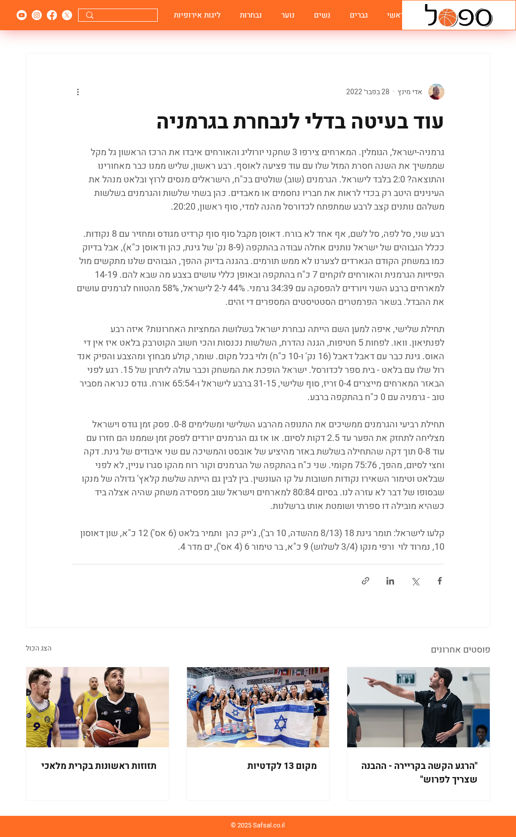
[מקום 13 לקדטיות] (258, 707)
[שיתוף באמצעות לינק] (365, 581)
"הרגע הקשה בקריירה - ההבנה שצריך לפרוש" (419, 773)
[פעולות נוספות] (78, 92)
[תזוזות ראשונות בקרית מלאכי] (97, 707)
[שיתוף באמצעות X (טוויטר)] (415, 581)
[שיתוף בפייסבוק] (439, 581)
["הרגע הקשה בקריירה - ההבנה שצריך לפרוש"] (418, 707)
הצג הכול (38, 648)
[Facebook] (52, 15)
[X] (67, 15)
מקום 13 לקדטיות (282, 766)
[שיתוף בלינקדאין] (390, 581)
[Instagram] (37, 15)
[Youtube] (22, 15)
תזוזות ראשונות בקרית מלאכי (99, 766)
